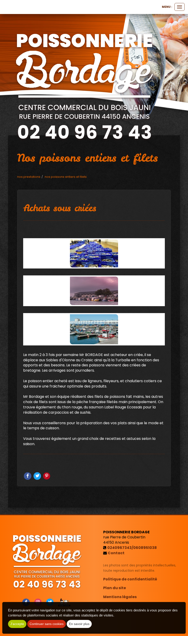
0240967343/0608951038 (132, 547)
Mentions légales (120, 596)
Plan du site (114, 588)
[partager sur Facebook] (28, 475)
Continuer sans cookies (47, 624)
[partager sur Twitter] (37, 475)
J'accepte (17, 624)
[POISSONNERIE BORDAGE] (84, 84)
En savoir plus (79, 624)
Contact (116, 553)
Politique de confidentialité (130, 579)
